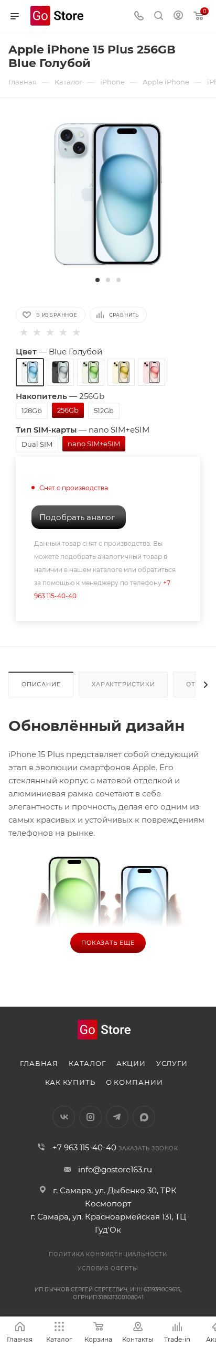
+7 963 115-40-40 (84, 1147)
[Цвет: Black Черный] (60, 372)
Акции (131, 1063)
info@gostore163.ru (115, 1169)
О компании (134, 1082)
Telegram (117, 1117)
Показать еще (108, 942)
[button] (97, 280)
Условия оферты (108, 1268)
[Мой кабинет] (178, 16)
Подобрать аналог (77, 517)
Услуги (172, 1063)
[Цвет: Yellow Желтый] (121, 372)
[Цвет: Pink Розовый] (151, 372)
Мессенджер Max (144, 1117)
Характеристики (123, 684)
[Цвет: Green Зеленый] (91, 372)
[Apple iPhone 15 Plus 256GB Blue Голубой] (108, 193)
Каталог (87, 1063)
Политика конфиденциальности (108, 1254)
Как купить (70, 1082)
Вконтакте (63, 1117)
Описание (40, 684)
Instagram (90, 1117)
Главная (39, 1063)
